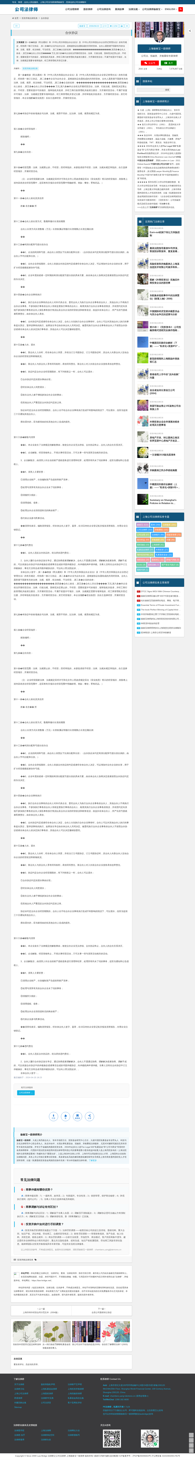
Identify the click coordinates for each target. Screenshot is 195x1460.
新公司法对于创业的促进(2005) (86, 1344)
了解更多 (93, 1160)
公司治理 (143, 535)
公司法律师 (144, 530)
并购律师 (158, 540)
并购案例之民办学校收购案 (163, 470)
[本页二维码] (191, 1450)
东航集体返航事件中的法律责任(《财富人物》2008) (164, 297)
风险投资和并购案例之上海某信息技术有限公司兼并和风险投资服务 (164, 266)
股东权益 (143, 540)
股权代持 (142, 570)
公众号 (151, 63)
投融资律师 (173, 535)
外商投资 (162, 550)
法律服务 (169, 525)
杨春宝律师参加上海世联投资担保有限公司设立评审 (164, 619)
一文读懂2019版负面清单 (162, 455)
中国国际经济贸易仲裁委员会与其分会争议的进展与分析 (164, 313)
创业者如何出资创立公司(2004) (162, 392)
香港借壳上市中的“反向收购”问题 (164, 376)
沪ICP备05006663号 (141, 1456)
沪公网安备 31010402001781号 (165, 1456)
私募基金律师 (145, 550)
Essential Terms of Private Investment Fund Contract (165, 605)
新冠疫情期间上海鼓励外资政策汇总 (164, 360)
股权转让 (158, 560)
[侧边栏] (127, 26)
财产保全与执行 (170, 565)
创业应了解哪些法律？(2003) (115, 1344)
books (141, 565)
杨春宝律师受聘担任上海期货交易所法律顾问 (161, 628)
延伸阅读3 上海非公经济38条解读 (156, 632)
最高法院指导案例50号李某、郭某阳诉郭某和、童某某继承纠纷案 (165, 250)
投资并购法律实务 (30, 18)
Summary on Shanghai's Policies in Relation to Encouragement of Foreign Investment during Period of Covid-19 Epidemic (165, 502)
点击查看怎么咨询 (155, 1410)
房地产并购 (172, 560)
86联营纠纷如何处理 (150, 623)
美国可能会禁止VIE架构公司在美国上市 (165, 407)
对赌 (170, 540)
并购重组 (161, 530)
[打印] (121, 26)
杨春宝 (82, 26)
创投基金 (143, 560)
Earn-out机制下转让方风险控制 (165, 234)
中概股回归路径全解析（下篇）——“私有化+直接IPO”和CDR (165, 345)
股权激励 (143, 545)
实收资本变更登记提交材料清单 (27, 1344)
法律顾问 (158, 535)
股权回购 (153, 565)
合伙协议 (71, 33)
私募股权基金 (164, 555)
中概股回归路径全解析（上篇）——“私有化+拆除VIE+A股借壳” (164, 486)
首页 (17, 18)
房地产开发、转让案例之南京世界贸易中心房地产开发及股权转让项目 (164, 439)
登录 (36, 1364)
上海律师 (158, 545)
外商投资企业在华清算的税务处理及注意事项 (164, 423)
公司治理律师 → (26, 1093)
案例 (155, 525)
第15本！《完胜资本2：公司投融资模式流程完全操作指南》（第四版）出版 (165, 329)
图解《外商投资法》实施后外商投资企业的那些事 (164, 281)
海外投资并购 (145, 555)
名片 (170, 63)
